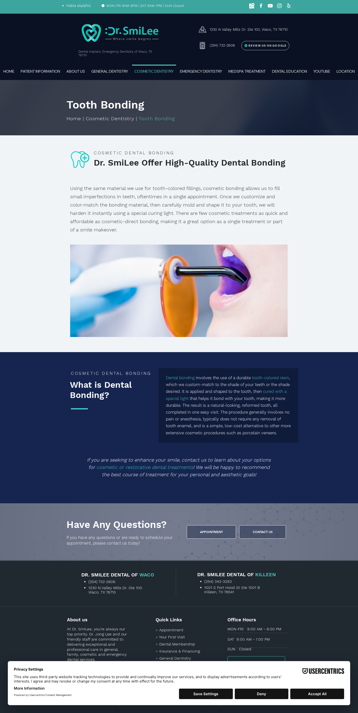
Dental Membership (177, 644)
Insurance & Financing (179, 651)
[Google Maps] (252, 6)
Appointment (171, 630)
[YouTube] (270, 6)
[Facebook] (261, 6)
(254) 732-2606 (101, 581)
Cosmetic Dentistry (110, 118)
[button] (40, 69)
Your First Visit (172, 637)
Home (73, 118)
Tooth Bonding (157, 118)
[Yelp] (289, 6)
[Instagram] (279, 6)
